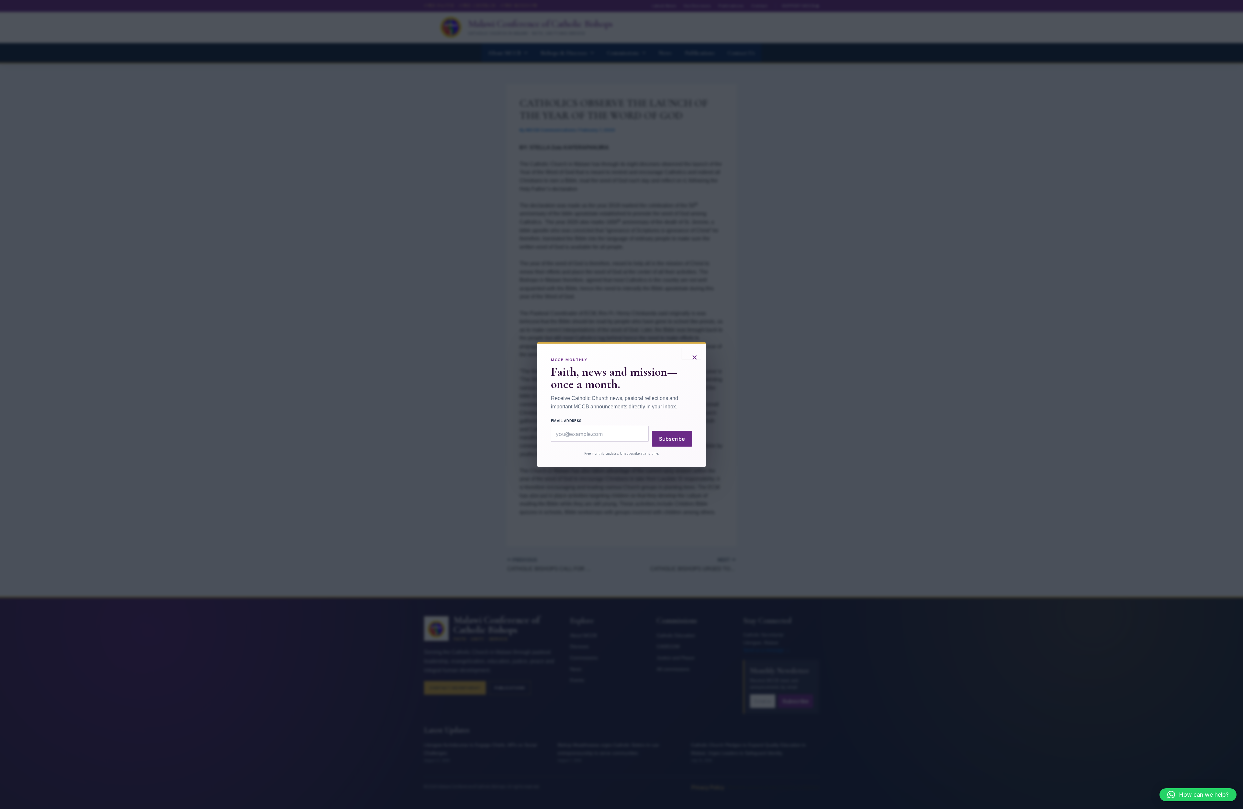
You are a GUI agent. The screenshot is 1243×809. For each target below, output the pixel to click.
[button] (1198, 794)
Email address (566, 420)
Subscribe (672, 439)
